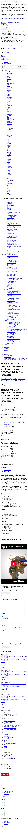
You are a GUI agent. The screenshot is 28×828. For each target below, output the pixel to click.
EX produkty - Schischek (10, 743)
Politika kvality (7, 747)
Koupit (2, 667)
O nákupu (6, 347)
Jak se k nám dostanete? (9, 758)
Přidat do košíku (5, 439)
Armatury (6, 211)
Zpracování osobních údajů (10, 729)
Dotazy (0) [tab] (6, 471)
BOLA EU (6, 739)
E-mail (3, 599)
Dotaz (3, 613)
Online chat (6, 794)
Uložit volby (4, 29)
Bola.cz (7, 59)
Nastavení (3, 22)
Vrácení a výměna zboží (10, 723)
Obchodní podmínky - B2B (10, 726)
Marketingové (5, 27)
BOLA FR (6, 740)
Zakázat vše (10, 22)
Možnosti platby (8, 722)
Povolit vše (17, 22)
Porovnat (6, 383)
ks (1, 435)
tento (17, 489)
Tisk (5, 385)
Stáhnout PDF (4, 467)
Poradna (6, 348)
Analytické (5, 26)
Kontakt (25, 45)
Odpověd (4, 630)
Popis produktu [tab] (7, 470)
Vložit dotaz (5, 618)
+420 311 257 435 (11, 48)
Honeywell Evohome (9, 741)
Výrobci (6, 70)
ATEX (5, 320)
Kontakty (6, 350)
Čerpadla (6, 289)
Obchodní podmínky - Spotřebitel (12, 725)
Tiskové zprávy (7, 736)
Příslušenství (4, 654)
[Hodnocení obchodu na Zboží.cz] (6, 775)
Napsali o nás (7, 744)
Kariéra (5, 746)
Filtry (5, 249)
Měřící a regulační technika (10, 254)
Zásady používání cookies (10, 728)
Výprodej (6, 344)
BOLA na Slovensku (9, 737)
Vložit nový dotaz (5, 593)
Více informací (17, 417)
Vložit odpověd (5, 647)
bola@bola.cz (7, 792)
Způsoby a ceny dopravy (10, 721)
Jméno (3, 598)
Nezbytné (4, 24)
